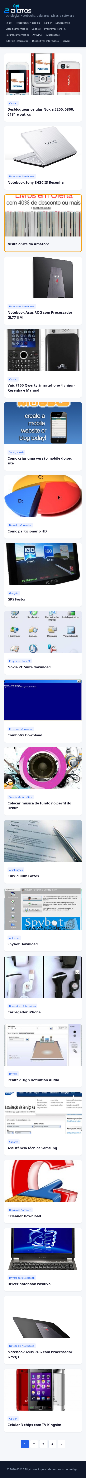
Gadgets (36, 28)
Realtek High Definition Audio (33, 1079)
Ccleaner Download (24, 1216)
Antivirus (37, 34)
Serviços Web (63, 22)
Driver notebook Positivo (29, 1283)
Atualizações (52, 34)
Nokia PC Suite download (29, 667)
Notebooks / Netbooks (27, 22)
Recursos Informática (17, 34)
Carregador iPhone (24, 1012)
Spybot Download (23, 944)
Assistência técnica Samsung (32, 1147)
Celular (48, 22)
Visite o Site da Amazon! (28, 243)
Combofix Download (25, 735)
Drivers (66, 40)
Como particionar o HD (27, 531)
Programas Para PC (55, 28)
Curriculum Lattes (23, 876)
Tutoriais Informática (17, 40)
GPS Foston (17, 599)
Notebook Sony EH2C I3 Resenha (36, 182)
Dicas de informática (17, 28)
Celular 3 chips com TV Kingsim (34, 1424)
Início (9, 22)
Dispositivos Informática (45, 40)
